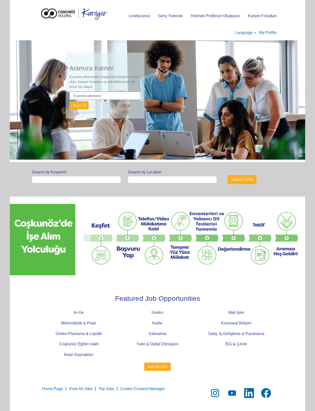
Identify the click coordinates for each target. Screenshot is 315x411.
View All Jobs (157, 367)
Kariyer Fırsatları (262, 16)
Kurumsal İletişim (236, 323)
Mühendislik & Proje (78, 323)
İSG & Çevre (236, 344)
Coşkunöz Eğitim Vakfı (78, 344)
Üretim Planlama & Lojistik (79, 334)
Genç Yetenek (170, 16)
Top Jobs (106, 389)
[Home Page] (74, 14)
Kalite (157, 323)
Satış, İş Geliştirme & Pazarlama (236, 334)
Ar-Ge (79, 312)
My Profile (268, 32)
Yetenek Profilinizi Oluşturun (215, 16)
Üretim (157, 312)
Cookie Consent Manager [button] (142, 389)
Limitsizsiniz (139, 16)
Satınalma (157, 334)
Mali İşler (236, 312)
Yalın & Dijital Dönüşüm (157, 344)
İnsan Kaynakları (78, 354)
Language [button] (244, 32)
